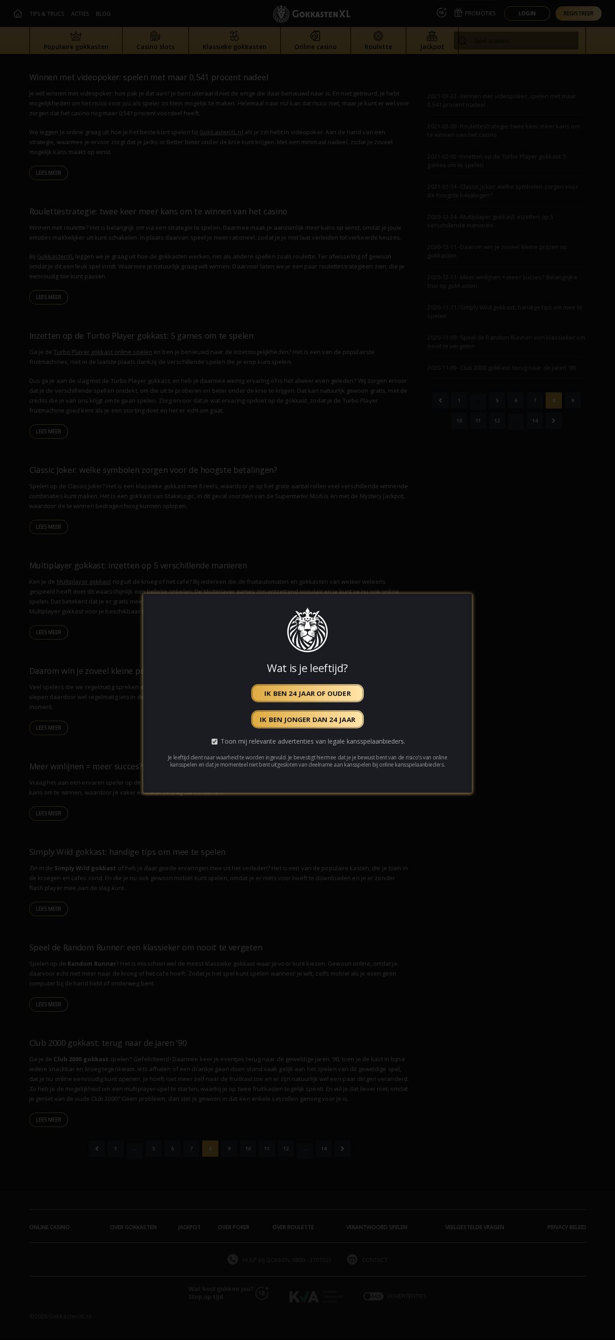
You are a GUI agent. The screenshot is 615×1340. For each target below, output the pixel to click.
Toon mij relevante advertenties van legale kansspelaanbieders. (313, 741)
